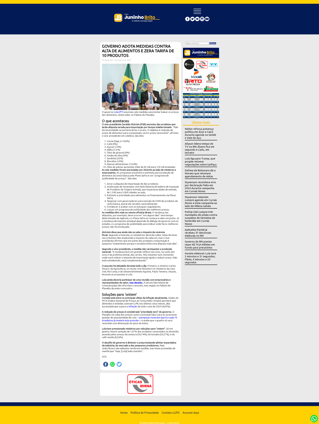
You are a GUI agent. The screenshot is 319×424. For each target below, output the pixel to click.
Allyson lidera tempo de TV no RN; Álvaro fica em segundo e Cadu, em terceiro (199, 148)
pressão (134, 320)
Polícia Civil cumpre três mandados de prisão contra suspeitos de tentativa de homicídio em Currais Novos (201, 217)
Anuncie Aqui (191, 412)
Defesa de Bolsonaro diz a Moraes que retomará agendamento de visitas (200, 173)
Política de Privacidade (145, 412)
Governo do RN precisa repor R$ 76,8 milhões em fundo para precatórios (200, 244)
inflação (133, 306)
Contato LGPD (171, 412)
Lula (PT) (118, 112)
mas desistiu (135, 282)
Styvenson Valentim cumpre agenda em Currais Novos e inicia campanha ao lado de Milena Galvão (201, 201)
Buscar (212, 43)
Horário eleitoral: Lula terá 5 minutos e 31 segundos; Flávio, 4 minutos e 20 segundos (200, 258)
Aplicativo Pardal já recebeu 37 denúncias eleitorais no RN (198, 232)
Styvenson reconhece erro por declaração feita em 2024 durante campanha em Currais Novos (200, 187)
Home (124, 412)
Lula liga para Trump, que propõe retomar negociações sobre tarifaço (201, 161)
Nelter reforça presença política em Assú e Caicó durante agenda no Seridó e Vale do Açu (200, 133)
